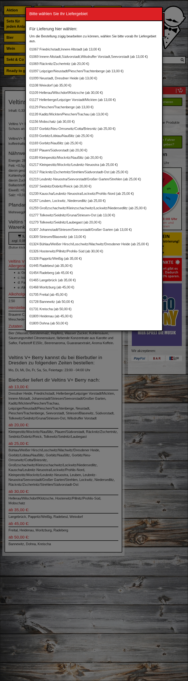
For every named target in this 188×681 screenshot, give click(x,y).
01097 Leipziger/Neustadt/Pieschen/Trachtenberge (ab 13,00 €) (76, 71)
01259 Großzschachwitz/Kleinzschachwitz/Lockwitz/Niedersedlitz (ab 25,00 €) (88, 208)
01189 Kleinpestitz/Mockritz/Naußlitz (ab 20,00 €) (65, 157)
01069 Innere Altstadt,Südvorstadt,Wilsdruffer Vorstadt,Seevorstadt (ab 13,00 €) (88, 57)
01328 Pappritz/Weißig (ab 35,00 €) (55, 258)
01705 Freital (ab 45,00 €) (48, 294)
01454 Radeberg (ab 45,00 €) (51, 273)
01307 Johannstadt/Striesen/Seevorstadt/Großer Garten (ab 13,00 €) (80, 230)
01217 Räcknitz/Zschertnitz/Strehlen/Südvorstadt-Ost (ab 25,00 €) (78, 172)
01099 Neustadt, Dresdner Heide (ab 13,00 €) (63, 78)
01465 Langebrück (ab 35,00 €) (52, 280)
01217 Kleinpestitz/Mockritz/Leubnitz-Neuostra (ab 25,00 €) (73, 165)
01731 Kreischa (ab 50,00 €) (50, 309)
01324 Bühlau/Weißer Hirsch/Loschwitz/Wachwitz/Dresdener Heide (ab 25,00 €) (89, 244)
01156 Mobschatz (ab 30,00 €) (52, 121)
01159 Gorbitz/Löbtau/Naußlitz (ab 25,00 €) (61, 136)
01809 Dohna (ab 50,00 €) (48, 323)
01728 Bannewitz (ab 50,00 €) (51, 302)
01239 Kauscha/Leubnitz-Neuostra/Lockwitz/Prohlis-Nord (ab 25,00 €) (81, 193)
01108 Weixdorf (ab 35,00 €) (50, 85)
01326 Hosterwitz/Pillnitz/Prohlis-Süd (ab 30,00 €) (66, 251)
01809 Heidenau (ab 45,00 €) (50, 316)
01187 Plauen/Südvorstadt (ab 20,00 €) (58, 150)
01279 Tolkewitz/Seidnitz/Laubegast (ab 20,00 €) (65, 222)
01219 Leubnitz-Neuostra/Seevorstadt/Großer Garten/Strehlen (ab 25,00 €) (85, 179)
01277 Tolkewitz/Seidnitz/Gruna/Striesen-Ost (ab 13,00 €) (72, 215)
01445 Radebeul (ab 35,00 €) (50, 266)
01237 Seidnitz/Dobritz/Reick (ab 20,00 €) (60, 186)
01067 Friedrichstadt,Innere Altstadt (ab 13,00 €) (65, 49)
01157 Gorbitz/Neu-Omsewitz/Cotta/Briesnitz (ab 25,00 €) (72, 129)
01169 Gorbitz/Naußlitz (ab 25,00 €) (55, 143)
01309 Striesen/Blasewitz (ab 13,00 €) (57, 237)
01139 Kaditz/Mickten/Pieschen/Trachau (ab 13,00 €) (68, 114)
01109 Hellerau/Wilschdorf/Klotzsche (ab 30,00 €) (66, 93)
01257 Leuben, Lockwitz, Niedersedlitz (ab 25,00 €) (67, 201)
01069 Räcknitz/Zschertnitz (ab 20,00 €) (59, 64)
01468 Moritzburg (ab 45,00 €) (51, 287)
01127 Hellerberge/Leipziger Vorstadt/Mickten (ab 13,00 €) (72, 100)
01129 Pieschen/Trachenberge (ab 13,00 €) (61, 107)
